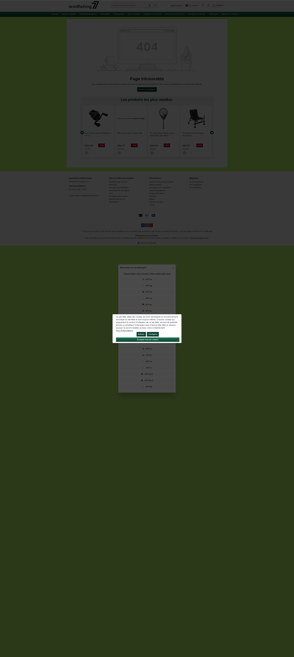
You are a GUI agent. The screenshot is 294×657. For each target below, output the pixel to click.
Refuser (141, 334)
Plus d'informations (124, 330)
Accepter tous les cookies (147, 340)
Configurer (152, 334)
